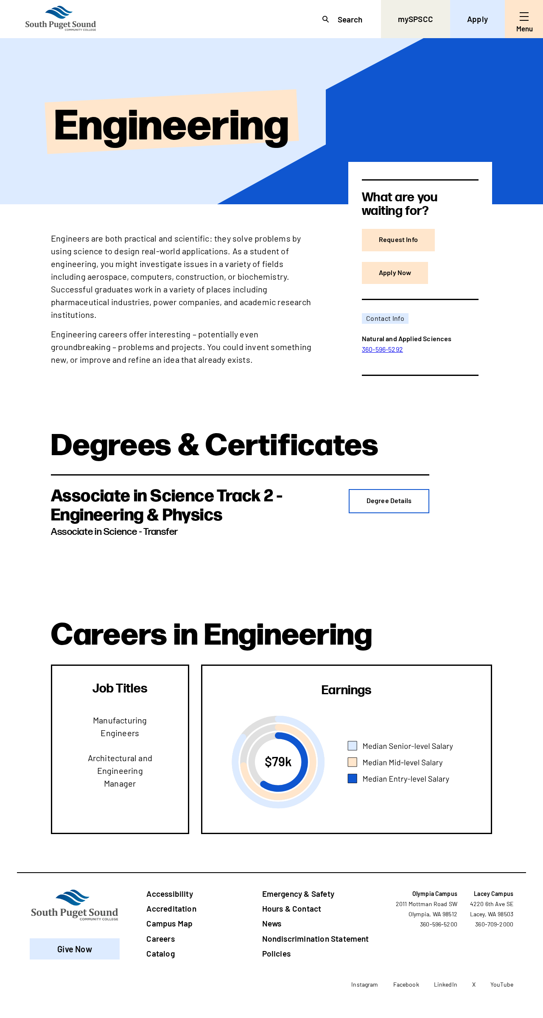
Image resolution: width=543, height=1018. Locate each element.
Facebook (406, 984)
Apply (477, 19)
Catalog (160, 953)
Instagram (364, 984)
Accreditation (171, 908)
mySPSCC (415, 19)
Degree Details (389, 500)
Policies (276, 953)
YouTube (501, 984)
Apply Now (395, 272)
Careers (160, 938)
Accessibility (169, 893)
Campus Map (169, 923)
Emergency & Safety (298, 893)
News (272, 923)
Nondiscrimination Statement (315, 938)
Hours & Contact (292, 908)
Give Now (74, 949)
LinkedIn (445, 984)
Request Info (398, 239)
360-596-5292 (382, 349)
